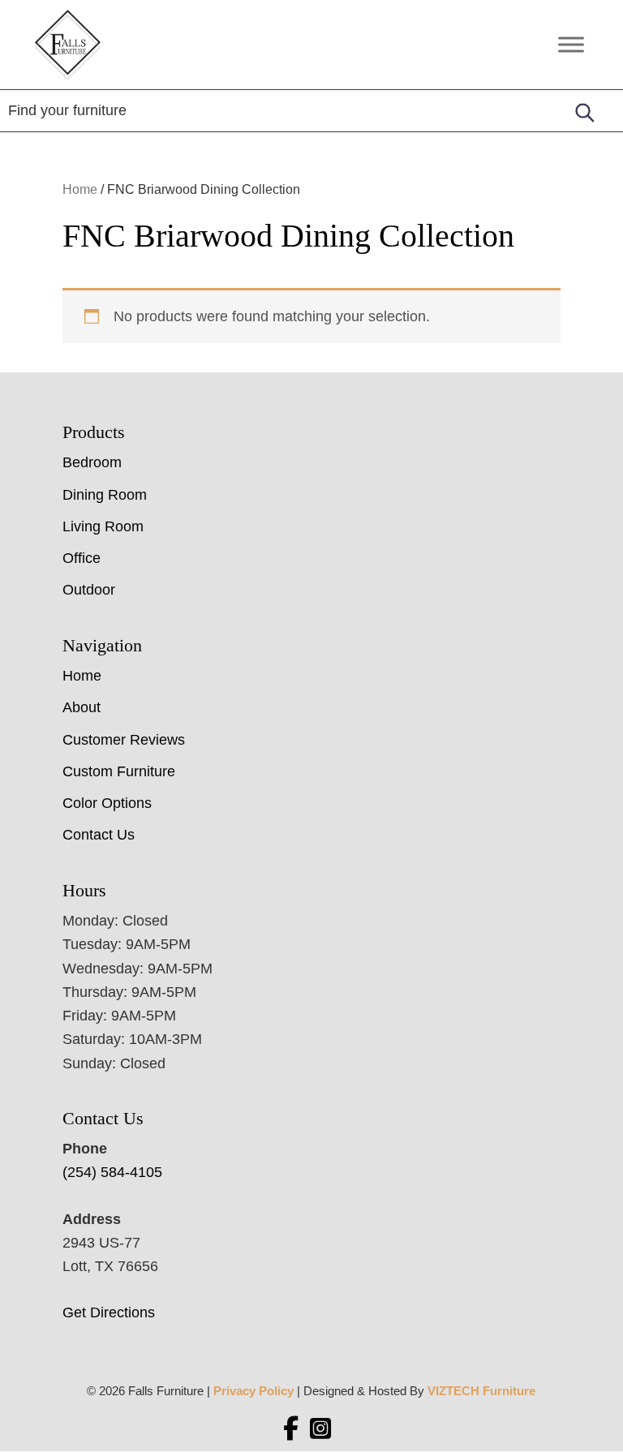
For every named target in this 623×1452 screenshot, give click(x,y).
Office (81, 558)
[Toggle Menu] (571, 44)
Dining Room (104, 495)
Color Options (107, 803)
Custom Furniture (118, 771)
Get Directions (108, 1312)
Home (79, 189)
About (81, 707)
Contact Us (98, 835)
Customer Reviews (123, 740)
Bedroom (92, 462)
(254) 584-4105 (112, 1172)
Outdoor (88, 590)
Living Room (103, 526)
